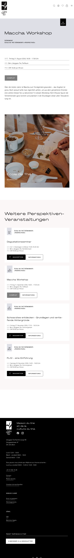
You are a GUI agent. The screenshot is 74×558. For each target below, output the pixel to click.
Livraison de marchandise (14, 484)
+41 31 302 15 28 (11, 470)
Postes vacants (10, 479)
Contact (8, 476)
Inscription (18, 257)
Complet (11, 78)
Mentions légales (11, 520)
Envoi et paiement (11, 499)
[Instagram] (22, 433)
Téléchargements (11, 502)
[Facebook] (18, 433)
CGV (7, 517)
